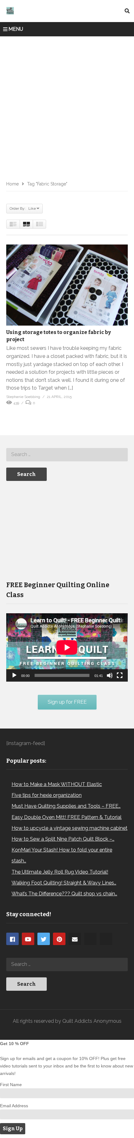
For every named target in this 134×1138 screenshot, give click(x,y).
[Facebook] (12, 939)
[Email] (75, 939)
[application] (67, 647)
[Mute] (110, 675)
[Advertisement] (67, 106)
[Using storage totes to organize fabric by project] (67, 285)
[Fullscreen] (120, 675)
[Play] (14, 675)
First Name (11, 1084)
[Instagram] (90, 939)
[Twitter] (43, 939)
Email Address (14, 1105)
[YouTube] (28, 939)
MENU (15, 29)
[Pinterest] (59, 939)
